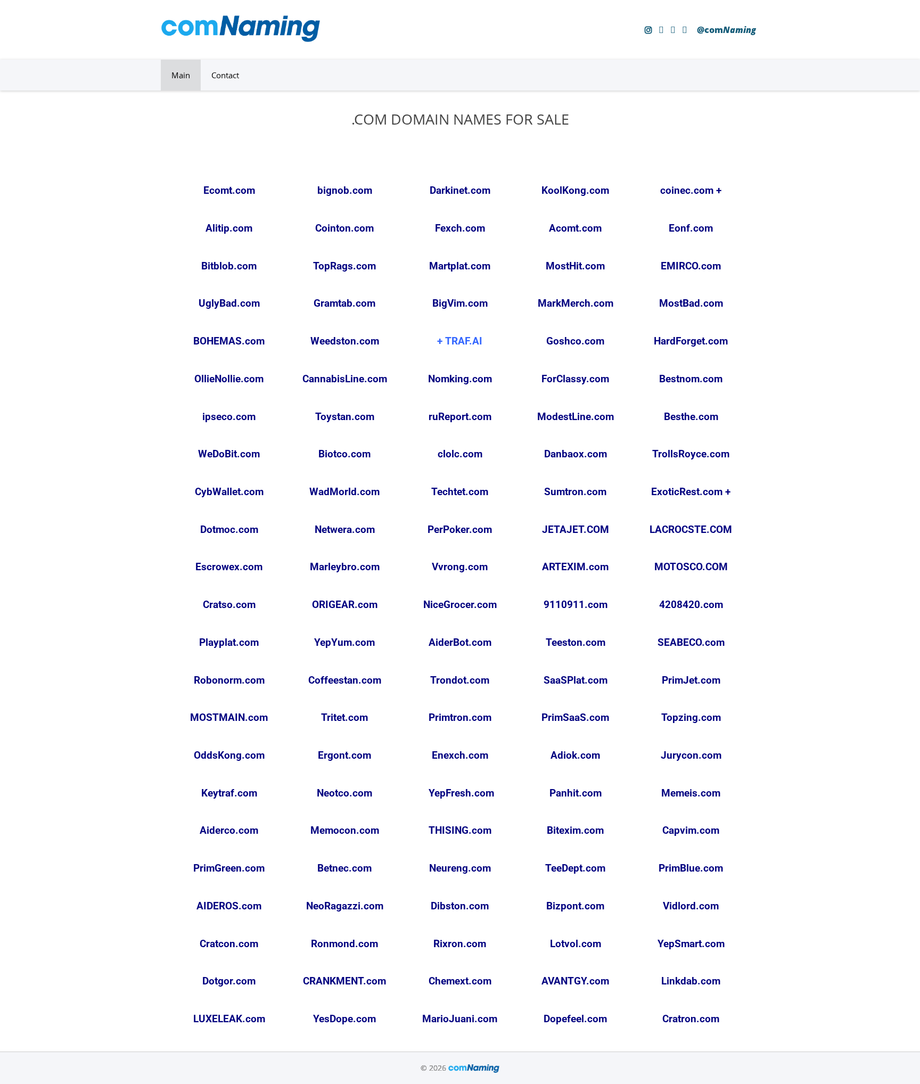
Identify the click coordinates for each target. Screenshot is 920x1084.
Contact (225, 75)
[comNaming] (241, 39)
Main (180, 75)
